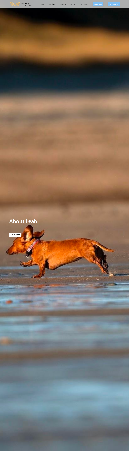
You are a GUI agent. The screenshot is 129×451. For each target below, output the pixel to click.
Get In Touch (15, 235)
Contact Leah (113, 4)
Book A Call (98, 4)
